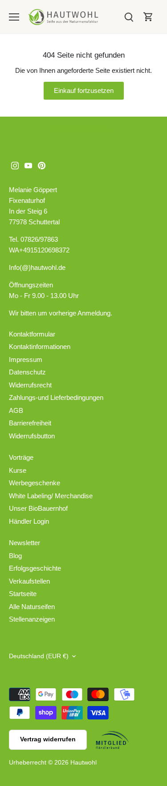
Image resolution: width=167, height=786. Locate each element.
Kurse (17, 470)
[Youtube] (28, 164)
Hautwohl (83, 762)
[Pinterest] (41, 164)
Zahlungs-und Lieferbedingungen (56, 397)
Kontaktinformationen (39, 346)
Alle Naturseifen (32, 606)
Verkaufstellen (29, 581)
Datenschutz (27, 372)
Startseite (23, 593)
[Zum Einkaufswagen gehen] (148, 16)
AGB (16, 410)
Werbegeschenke (34, 483)
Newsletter (24, 542)
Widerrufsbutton (32, 436)
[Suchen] (128, 16)
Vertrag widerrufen (48, 739)
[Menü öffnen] (14, 17)
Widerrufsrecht (30, 385)
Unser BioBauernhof (38, 508)
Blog (15, 555)
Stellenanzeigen (32, 619)
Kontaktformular (32, 334)
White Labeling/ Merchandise (51, 496)
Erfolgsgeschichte (35, 568)
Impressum (25, 359)
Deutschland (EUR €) (39, 656)
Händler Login (29, 521)
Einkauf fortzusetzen (84, 90)
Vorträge (21, 457)
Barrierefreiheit (30, 423)
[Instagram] (15, 164)
